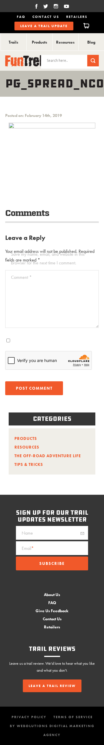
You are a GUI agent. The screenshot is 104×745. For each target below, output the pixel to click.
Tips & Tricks (28, 464)
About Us (52, 594)
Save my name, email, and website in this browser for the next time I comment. (48, 258)
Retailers (77, 16)
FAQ (21, 16)
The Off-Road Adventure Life (47, 455)
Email (28, 548)
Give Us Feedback (52, 610)
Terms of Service (73, 717)
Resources (65, 42)
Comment (21, 277)
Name (27, 533)
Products (39, 42)
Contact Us (45, 16)
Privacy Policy (29, 717)
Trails (13, 42)
